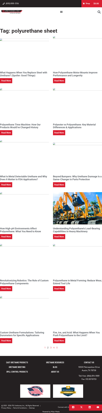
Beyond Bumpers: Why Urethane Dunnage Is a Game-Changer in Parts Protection (77, 178)
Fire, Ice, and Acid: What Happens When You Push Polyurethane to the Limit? (76, 334)
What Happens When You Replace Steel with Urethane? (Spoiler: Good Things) (23, 74)
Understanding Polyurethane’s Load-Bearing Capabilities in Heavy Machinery (76, 230)
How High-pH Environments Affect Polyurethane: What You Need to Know (20, 230)
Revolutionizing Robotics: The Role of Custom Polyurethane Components (24, 282)
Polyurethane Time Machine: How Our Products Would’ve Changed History (20, 126)
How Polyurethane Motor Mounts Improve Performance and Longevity (75, 74)
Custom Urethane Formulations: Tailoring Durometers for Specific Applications (22, 334)
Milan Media (55, 412)
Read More (6, 80)
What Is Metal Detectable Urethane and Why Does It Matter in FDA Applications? (23, 178)
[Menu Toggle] (61, 11)
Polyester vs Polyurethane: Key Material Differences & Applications (74, 126)
